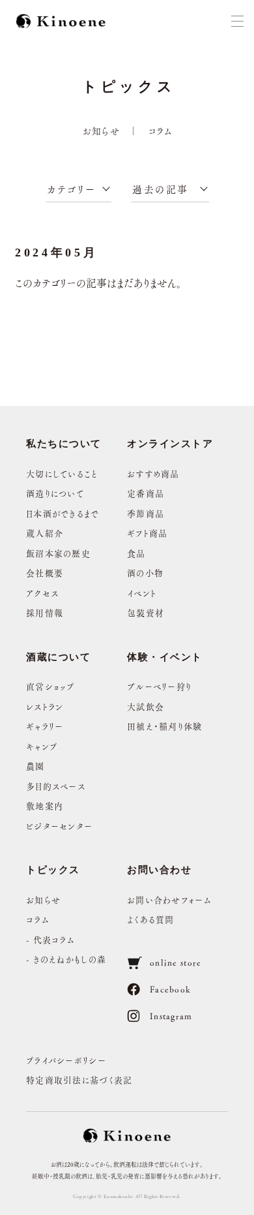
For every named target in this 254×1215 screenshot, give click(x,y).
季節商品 (145, 513)
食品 (136, 553)
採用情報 (44, 612)
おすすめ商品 (153, 473)
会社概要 (44, 572)
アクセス (42, 593)
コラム (160, 130)
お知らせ (101, 130)
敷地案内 (44, 805)
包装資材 (145, 612)
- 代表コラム (50, 939)
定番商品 (145, 493)
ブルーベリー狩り (159, 686)
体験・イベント (165, 657)
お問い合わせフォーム (169, 899)
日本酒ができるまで (63, 513)
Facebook (170, 989)
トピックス (53, 870)
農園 (35, 766)
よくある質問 (151, 919)
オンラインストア (170, 443)
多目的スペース (55, 786)
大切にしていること (62, 473)
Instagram (171, 1016)
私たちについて (64, 443)
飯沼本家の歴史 (58, 553)
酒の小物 (145, 572)
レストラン (45, 706)
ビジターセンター (59, 826)
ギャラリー (45, 726)
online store (176, 962)
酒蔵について (58, 657)
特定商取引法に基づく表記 (79, 1079)
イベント (141, 593)
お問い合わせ (159, 870)
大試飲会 (145, 706)
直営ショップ (50, 686)
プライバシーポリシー (66, 1060)
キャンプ (41, 746)
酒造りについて (55, 493)
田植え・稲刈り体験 (165, 726)
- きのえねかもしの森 (66, 959)
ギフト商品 (147, 533)
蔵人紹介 (44, 533)
